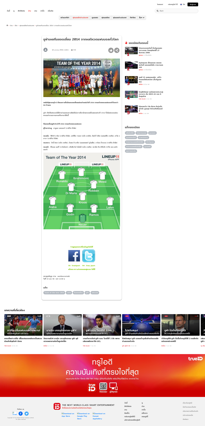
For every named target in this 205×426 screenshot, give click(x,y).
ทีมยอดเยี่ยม (78, 292)
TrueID (13, 4)
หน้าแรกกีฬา (65, 17)
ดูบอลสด (95, 17)
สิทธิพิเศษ (21, 11)
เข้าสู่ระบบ (193, 4)
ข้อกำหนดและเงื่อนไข (189, 407)
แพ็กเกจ (144, 413)
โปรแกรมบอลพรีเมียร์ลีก (134, 142)
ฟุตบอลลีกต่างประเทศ (80, 17)
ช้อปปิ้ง (127, 413)
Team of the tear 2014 (54, 292)
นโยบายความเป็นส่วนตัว (190, 411)
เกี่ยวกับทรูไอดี (187, 403)
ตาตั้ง (42, 11)
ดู (13, 11)
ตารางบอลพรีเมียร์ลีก (133, 146)
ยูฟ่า (87, 292)
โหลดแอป (160, 4)
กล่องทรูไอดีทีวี (129, 416)
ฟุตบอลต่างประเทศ (119, 17)
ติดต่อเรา (185, 419)
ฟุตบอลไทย (106, 17)
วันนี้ (8, 11)
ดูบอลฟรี (147, 146)
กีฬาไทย (133, 17)
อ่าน (29, 11)
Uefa (69, 292)
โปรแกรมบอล (141, 133)
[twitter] (26, 413)
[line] (14, 413)
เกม (35, 11)
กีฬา (16, 25)
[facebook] (20, 413)
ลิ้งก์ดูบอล (150, 142)
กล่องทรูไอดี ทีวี (173, 4)
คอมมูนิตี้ (145, 416)
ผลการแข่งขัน (131, 151)
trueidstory (143, 137)
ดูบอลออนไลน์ (131, 137)
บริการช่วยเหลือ (188, 415)
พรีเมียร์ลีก (130, 133)
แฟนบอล (95, 292)
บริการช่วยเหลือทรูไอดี (132, 420)
